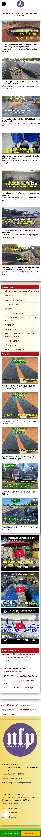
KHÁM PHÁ (9, 325)
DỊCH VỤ (8, 309)
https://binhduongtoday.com (20, 783)
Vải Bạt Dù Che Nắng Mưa (15, 350)
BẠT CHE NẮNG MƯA (13, 296)
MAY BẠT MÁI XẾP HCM (28, 710)
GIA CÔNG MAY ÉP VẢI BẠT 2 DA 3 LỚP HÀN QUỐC (20, 319)
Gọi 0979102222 (30, 833)
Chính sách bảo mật (9, 812)
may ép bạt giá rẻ (15, 778)
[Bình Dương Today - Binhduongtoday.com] (20, 4)
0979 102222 (18, 774)
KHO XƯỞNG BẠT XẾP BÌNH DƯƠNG (15, 705)
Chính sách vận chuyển (10, 804)
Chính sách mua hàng (10, 808)
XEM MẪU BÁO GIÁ (10, 833)
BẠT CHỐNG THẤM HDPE (15, 300)
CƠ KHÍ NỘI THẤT (12, 305)
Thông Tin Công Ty (12, 341)
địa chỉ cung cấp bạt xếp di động (22, 654)
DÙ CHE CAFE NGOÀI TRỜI (15, 313)
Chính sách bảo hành (10, 817)
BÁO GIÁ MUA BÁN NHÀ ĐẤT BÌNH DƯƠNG (22, 291)
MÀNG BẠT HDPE (12, 329)
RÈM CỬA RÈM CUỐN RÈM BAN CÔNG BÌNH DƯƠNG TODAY (20, 335)
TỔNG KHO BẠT (11, 345)
